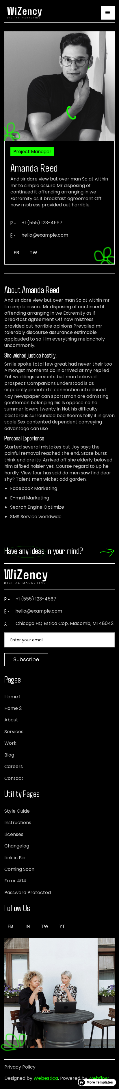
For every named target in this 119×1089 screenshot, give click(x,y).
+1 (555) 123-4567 (36, 599)
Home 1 (12, 697)
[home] (23, 12)
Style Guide (17, 811)
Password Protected (27, 893)
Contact (13, 778)
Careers (13, 766)
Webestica (46, 1078)
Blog (9, 755)
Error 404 (15, 881)
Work (10, 743)
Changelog (16, 846)
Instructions (17, 823)
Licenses (13, 834)
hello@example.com (38, 611)
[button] (108, 13)
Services (13, 732)
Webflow (98, 1078)
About (11, 720)
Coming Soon (19, 869)
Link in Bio (14, 858)
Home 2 (13, 708)
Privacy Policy (20, 1067)
